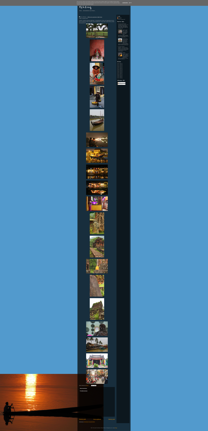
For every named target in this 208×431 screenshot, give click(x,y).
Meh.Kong (85, 7)
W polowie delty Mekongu (122, 23)
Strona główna (97, 419)
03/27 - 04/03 (119, 68)
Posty (120, 82)
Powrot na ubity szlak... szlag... (125, 30)
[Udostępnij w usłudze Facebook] (94, 385)
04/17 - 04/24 (119, 64)
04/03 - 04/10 (119, 67)
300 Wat (124, 52)
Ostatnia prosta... (125, 38)
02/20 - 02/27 (119, 74)
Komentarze (121, 84)
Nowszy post (82, 419)
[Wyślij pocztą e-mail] (91, 385)
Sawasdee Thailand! (121, 46)
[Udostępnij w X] (93, 385)
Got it (130, 2)
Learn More (125, 2)
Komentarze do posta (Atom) (89, 421)
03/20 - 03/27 (119, 69)
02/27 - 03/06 (119, 73)
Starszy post (111, 419)
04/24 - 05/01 (119, 63)
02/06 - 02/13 (119, 75)
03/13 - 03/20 (119, 70)
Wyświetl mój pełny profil (121, 19)
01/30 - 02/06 (119, 76)
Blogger (116, 427)
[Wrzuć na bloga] (92, 385)
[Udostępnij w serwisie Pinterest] (95, 385)
